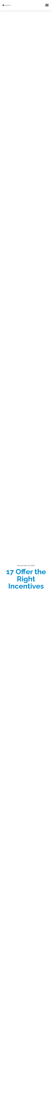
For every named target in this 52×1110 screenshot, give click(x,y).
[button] (47, 5)
